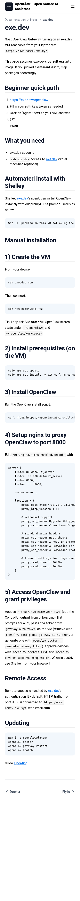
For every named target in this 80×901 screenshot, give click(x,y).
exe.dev (51, 159)
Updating (20, 763)
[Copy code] (70, 223)
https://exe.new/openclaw (29, 100)
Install (34, 19)
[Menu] (73, 6)
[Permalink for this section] (63, 87)
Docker (15, 792)
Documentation (15, 19)
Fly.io (66, 792)
